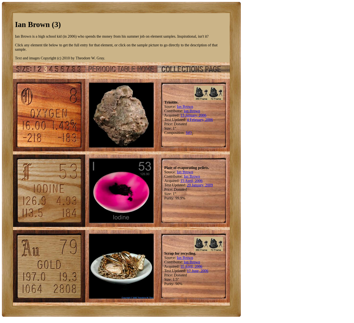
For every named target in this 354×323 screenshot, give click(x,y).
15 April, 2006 (191, 181)
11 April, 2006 (191, 266)
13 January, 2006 (193, 115)
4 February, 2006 (200, 120)
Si (187, 133)
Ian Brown (185, 107)
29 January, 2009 (200, 185)
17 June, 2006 (197, 271)
